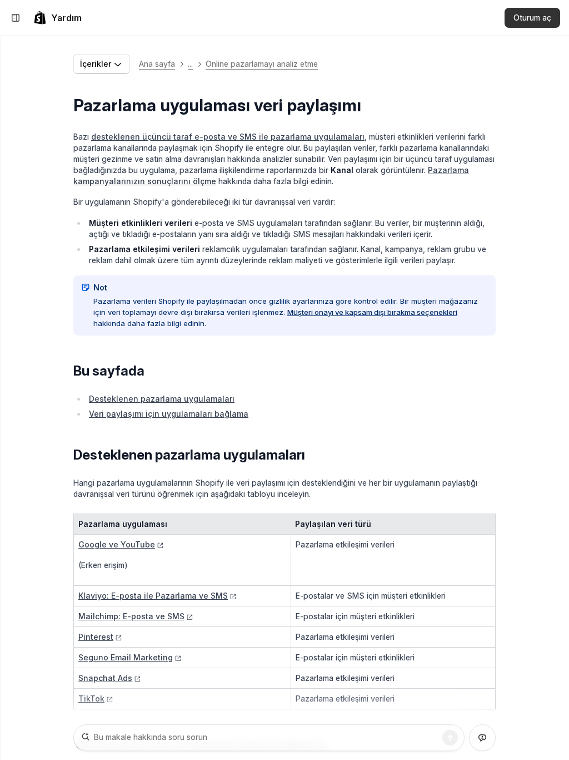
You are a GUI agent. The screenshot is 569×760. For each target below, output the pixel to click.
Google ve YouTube (116, 544)
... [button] (190, 63)
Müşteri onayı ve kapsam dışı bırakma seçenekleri (372, 312)
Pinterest (95, 636)
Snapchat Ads (105, 678)
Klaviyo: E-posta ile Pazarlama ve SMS (153, 595)
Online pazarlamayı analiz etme (262, 63)
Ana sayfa (157, 63)
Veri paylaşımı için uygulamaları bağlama (168, 413)
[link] (57, 17)
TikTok (91, 698)
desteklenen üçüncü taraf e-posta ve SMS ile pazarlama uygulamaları (228, 136)
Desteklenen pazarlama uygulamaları (161, 398)
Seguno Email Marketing (125, 657)
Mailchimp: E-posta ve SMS (131, 616)
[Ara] (450, 738)
